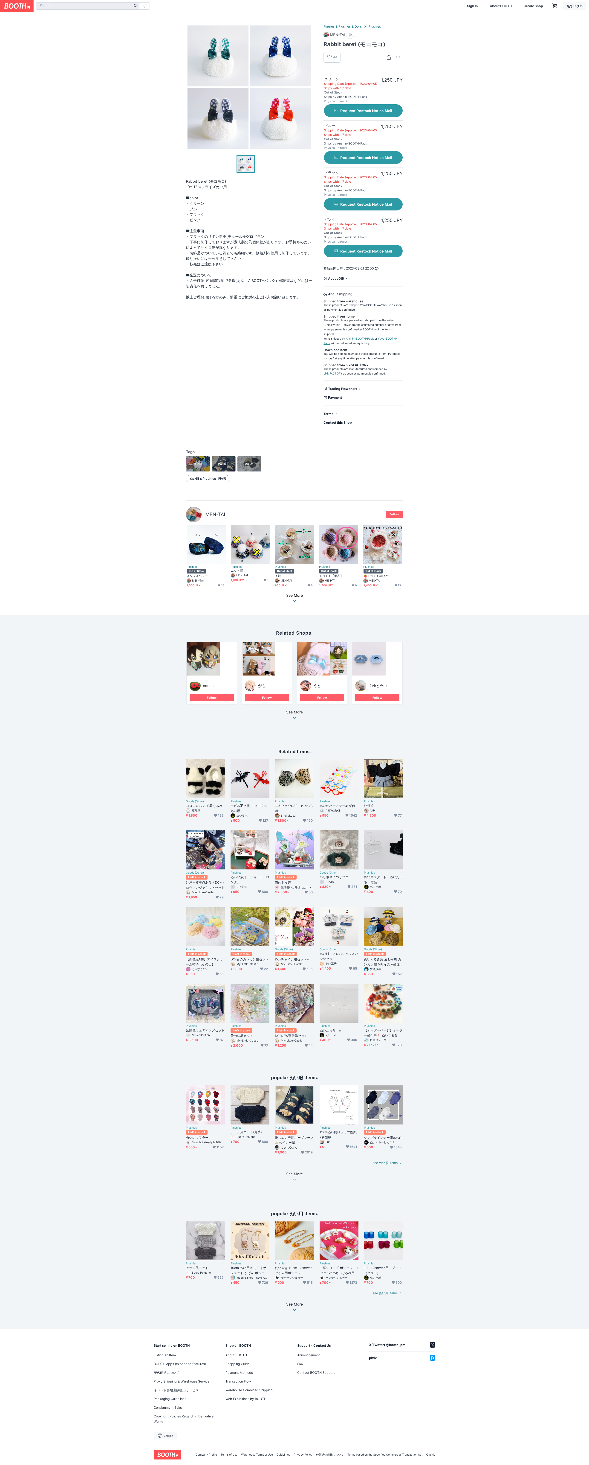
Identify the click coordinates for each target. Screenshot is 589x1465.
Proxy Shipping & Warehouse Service (181, 1381)
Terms (328, 414)
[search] (135, 6)
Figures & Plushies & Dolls (342, 26)
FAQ (300, 1364)
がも (262, 685)
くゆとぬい (378, 685)
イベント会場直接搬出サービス (176, 1390)
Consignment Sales (168, 1407)
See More (294, 712)
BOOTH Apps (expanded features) (180, 1364)
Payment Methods (239, 1372)
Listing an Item (165, 1355)
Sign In (472, 6)
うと (317, 685)
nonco (208, 685)
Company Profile (206, 1454)
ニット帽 (237, 570)
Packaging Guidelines (170, 1399)
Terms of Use (229, 1454)
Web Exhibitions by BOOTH (245, 1399)
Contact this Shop (337, 422)
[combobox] (87, 6)
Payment (335, 397)
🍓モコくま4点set (376, 576)
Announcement (308, 1355)
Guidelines (283, 1454)
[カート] (350, 35)
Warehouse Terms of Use (257, 1454)
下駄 (278, 576)
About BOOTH (501, 6)
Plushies (375, 26)
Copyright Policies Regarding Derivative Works (184, 1418)
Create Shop (533, 6)
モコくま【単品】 (331, 576)
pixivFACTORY (332, 373)
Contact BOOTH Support (316, 1372)
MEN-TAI (215, 514)
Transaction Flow (238, 1381)
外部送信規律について (330, 1454)
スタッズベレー (197, 576)
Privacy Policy (303, 1454)
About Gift (336, 278)
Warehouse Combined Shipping (249, 1390)
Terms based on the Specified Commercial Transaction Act (384, 1454)
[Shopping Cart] (555, 6)
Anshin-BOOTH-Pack (360, 338)
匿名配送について (166, 1372)
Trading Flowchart (342, 389)
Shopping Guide (237, 1364)
